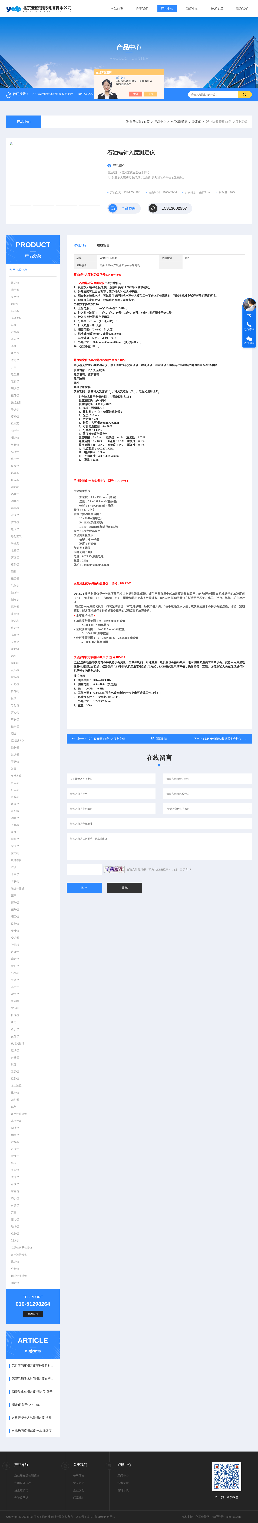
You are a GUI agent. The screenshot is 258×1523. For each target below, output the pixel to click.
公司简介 (78, 1475)
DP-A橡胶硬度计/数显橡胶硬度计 (52, 93)
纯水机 (15, 972)
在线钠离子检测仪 (21, 1247)
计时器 (15, 684)
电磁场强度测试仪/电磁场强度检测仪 (34, 1431)
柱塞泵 (15, 423)
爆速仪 (15, 282)
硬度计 (15, 1064)
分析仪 (15, 1268)
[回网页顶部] (249, 316)
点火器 (15, 670)
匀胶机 (15, 881)
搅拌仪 (15, 1127)
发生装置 (16, 1085)
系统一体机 (17, 888)
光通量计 (16, 402)
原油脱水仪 (17, 740)
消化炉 (15, 303)
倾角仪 (15, 909)
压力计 (15, 1022)
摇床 (13, 1163)
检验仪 (15, 444)
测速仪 (15, 437)
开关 (13, 367)
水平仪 (15, 874)
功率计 (15, 430)
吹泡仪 (15, 1177)
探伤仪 (15, 902)
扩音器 (15, 522)
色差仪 (15, 550)
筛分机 (15, 691)
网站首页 (117, 8)
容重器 (15, 508)
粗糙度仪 (16, 775)
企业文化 (78, 1490)
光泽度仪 (16, 317)
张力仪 (15, 1219)
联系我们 (242, 8)
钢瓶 (13, 571)
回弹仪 (15, 839)
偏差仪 (15, 1134)
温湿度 (15, 543)
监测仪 (15, 923)
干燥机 (15, 409)
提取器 (15, 726)
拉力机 (15, 853)
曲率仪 (15, 613)
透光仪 (15, 360)
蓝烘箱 (15, 648)
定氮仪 (15, 1071)
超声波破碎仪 (19, 1113)
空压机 (15, 1008)
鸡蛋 (13, 655)
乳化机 (15, 585)
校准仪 (15, 930)
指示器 (15, 289)
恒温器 (15, 479)
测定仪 (196, 121)
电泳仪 (15, 529)
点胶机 (15, 796)
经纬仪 (15, 1226)
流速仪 (15, 1261)
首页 (147, 121)
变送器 (15, 937)
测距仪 (15, 916)
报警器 (15, 578)
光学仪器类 (21, 1497)
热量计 (15, 493)
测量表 (15, 501)
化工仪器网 (203, 1516)
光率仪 (15, 634)
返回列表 (161, 738)
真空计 (15, 1212)
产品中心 (167, 8)
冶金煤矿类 (21, 1490)
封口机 (15, 782)
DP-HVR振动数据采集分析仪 (223, 738)
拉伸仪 (15, 1036)
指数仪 (15, 1078)
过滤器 (15, 754)
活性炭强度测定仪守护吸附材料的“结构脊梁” (34, 1365)
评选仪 (15, 515)
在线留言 (103, 245)
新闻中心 (192, 8)
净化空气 (16, 536)
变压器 (15, 557)
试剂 (13, 1106)
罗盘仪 (15, 296)
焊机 (13, 867)
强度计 (15, 346)
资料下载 (123, 1490)
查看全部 (33, 1313)
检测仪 (15, 1233)
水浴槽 (15, 1001)
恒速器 (15, 1015)
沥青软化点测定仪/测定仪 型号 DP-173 (34, 1391)
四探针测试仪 (19, 1275)
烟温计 (15, 733)
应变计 (15, 458)
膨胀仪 (15, 719)
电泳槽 (15, 310)
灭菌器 (15, 824)
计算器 (15, 331)
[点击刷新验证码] (114, 869)
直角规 (15, 641)
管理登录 (218, 1516)
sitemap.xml (233, 1516)
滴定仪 (15, 958)
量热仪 (15, 965)
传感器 (15, 1057)
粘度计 (15, 451)
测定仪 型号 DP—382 (26, 1404)
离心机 (15, 712)
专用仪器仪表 (179, 121)
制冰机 (15, 1240)
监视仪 (15, 465)
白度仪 (15, 1205)
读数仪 (15, 564)
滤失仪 (15, 994)
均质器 (15, 1198)
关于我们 (142, 8)
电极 (13, 324)
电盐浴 (15, 374)
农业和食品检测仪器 (26, 1475)
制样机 (15, 599)
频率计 (15, 895)
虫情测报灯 (17, 1043)
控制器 (15, 747)
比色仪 (15, 1092)
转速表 (15, 620)
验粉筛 (15, 810)
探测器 (15, 606)
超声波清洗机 (19, 1254)
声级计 (15, 951)
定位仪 (15, 846)
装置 (13, 768)
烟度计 (15, 592)
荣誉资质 (78, 1482)
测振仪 (15, 388)
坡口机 (15, 789)
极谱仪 (15, 979)
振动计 (15, 698)
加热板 (15, 486)
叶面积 (15, 944)
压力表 (15, 353)
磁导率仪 (16, 860)
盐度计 (15, 832)
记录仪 (15, 1050)
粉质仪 (15, 1029)
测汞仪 (15, 817)
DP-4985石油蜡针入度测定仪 (106, 738)
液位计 (15, 1148)
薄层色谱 (16, 1120)
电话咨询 (249, 329)
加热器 (15, 1099)
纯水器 (15, 677)
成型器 (15, 472)
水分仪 (15, 803)
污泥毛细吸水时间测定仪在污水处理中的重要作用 (34, 1378)
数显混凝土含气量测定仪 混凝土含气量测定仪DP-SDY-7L (34, 1417)
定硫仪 (15, 381)
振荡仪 (15, 395)
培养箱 (15, 1191)
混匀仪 (15, 339)
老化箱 (15, 705)
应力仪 (15, 627)
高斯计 (15, 986)
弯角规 (15, 1170)
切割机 (15, 662)
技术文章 (217, 8)
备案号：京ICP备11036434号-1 (95, 1516)
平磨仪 (15, 761)
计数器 (15, 1141)
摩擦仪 (15, 416)
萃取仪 (15, 1184)
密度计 (15, 1155)
